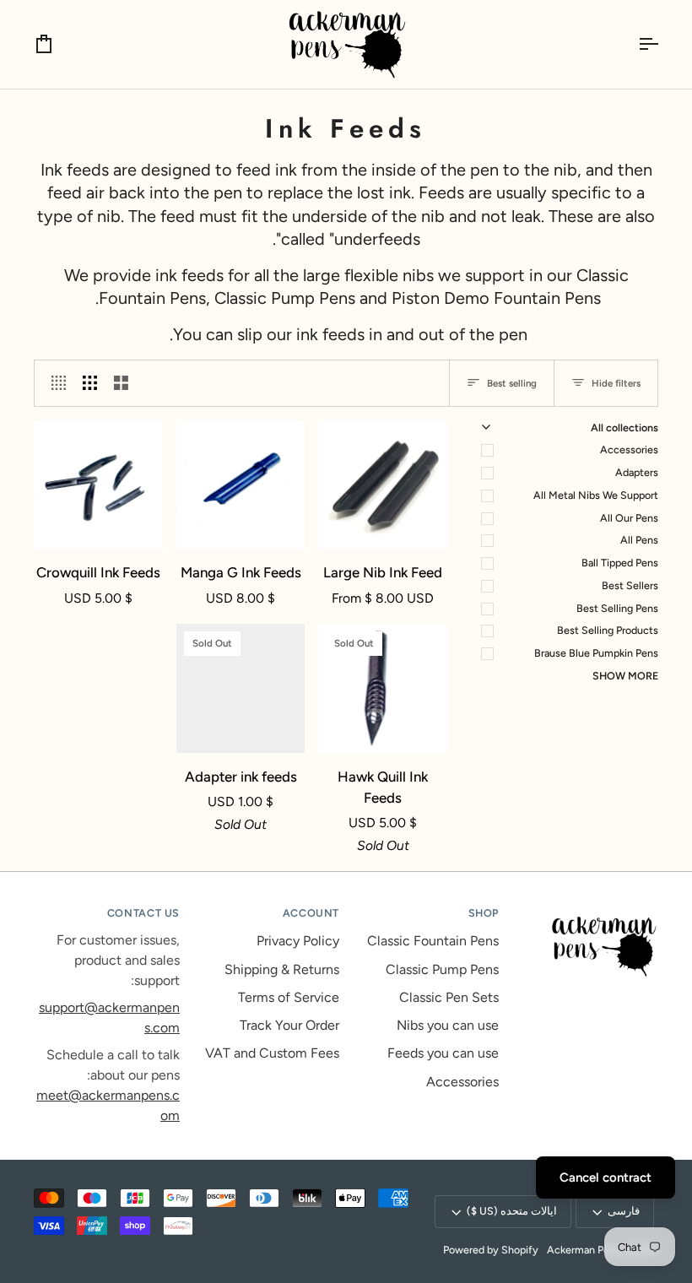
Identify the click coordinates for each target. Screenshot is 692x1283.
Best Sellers (630, 585)
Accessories (629, 449)
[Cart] (59, 44)
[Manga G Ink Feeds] (240, 484)
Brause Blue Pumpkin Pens (596, 653)
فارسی (624, 1211)
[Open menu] (633, 44)
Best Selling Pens (617, 608)
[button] (585, 910)
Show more (625, 675)
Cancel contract (605, 1177)
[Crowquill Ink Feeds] (98, 484)
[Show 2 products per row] (121, 383)
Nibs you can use (448, 1025)
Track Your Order (289, 1025)
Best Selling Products (607, 630)
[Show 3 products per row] (89, 383)
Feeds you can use (443, 1053)
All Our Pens (629, 518)
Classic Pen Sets (449, 997)
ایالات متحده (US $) (512, 1211)
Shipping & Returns (281, 969)
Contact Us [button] (143, 913)
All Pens (639, 539)
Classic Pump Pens (442, 969)
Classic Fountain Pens (433, 941)
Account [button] (311, 913)
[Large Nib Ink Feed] (382, 484)
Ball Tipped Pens (619, 562)
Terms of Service (288, 997)
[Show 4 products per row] (54, 383)
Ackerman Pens (583, 1249)
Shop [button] (483, 913)
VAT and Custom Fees (272, 1053)
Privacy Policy (298, 941)
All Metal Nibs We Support (595, 495)
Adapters (636, 472)
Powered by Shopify (490, 1249)
